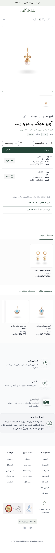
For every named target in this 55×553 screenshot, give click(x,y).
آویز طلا (45, 459)
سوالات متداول (28, 470)
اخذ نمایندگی (10, 476)
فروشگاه (34, 116)
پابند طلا (45, 493)
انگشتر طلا (45, 465)
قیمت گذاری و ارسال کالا (39, 203)
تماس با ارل (10, 470)
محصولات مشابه (45, 291)
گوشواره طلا (45, 487)
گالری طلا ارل (48, 116)
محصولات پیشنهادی (27, 291)
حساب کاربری (27, 476)
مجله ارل (27, 482)
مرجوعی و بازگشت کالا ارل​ (38, 210)
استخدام (10, 482)
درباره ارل (10, 459)
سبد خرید (27, 465)
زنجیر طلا (45, 482)
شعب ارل (10, 465)
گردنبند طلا (45, 476)
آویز (24, 116)
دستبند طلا (45, 470)
